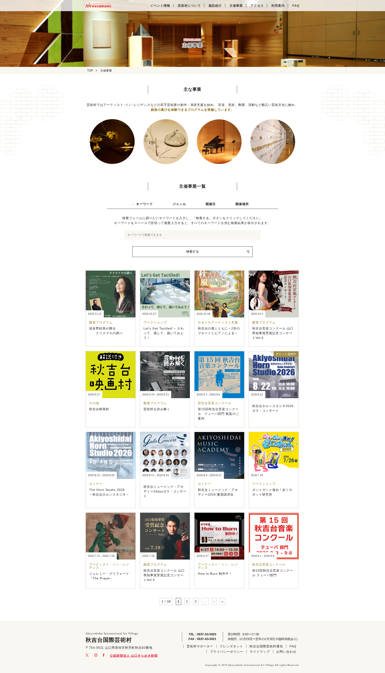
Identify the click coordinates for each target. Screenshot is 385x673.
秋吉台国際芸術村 (98, 5)
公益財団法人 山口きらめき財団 (134, 655)
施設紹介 (215, 5)
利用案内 (278, 5)
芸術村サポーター (200, 646)
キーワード (144, 204)
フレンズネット (231, 646)
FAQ (295, 5)
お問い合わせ (286, 651)
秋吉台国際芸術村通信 (266, 646)
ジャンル (179, 204)
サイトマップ (260, 651)
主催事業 (236, 5)
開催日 (211, 204)
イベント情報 (160, 5)
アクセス (257, 5)
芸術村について (189, 5)
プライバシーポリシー (226, 651)
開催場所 (242, 204)
